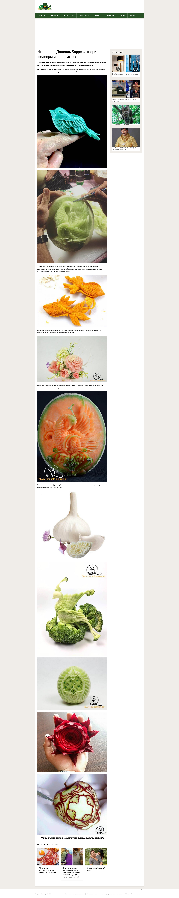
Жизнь (53, 15)
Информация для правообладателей (111, 894)
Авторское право (92, 894)
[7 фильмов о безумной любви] (96, 856)
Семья (40, 15)
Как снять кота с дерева (120, 124)
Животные (84, 15)
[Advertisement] (89, 35)
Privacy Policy (129, 894)
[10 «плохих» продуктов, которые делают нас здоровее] (48, 856)
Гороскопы (68, 15)
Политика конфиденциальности (74, 894)
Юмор (122, 15)
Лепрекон (38, 894)
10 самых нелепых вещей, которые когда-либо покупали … (124, 148)
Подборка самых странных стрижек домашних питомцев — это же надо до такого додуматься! (71, 872)
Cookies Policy (140, 894)
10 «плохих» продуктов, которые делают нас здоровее (47, 870)
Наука (97, 15)
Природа (110, 15)
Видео (133, 15)
